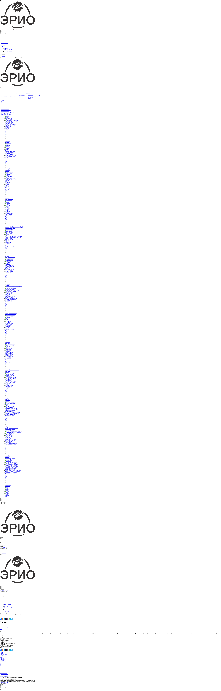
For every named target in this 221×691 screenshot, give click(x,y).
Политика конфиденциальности (6, 666)
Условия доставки (3, 672)
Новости (2, 658)
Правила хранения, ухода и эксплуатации (8, 665)
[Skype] (11, 619)
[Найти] (1, 31)
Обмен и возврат (3, 673)
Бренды (1, 653)
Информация (3, 661)
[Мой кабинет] (0, 549)
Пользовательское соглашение (6, 667)
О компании (2, 657)
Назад (7, 597)
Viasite (6, 683)
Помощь (2, 668)
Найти (2, 685)
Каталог (2, 651)
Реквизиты (2, 659)
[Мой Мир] (4, 619)
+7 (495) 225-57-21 (4, 43)
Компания (2, 655)
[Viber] (7, 619)
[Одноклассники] (2, 619)
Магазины (2, 664)
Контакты (2, 660)
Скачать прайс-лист (4, 682)
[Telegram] (12, 619)
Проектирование (3, 654)
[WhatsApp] (9, 619)
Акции (1, 652)
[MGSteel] (2, 631)
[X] (6, 619)
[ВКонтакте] (1, 619)
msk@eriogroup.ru (4, 56)
